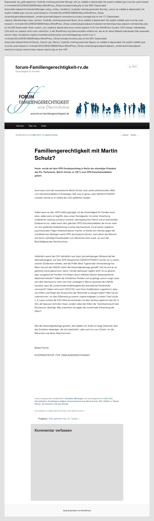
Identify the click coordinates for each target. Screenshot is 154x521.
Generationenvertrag (76, 401)
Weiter (135, 135)
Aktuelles (69, 398)
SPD (100, 401)
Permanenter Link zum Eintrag (55, 404)
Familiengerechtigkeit (57, 401)
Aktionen (20, 125)
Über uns (33, 125)
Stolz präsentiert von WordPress (77, 510)
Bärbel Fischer (51, 135)
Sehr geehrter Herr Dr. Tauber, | (64, 418)
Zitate (43, 125)
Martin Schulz (92, 401)
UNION (106, 401)
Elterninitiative (41, 401)
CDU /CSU (108, 398)
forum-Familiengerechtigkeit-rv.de (51, 67)
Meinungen (78, 398)
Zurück (124, 135)
